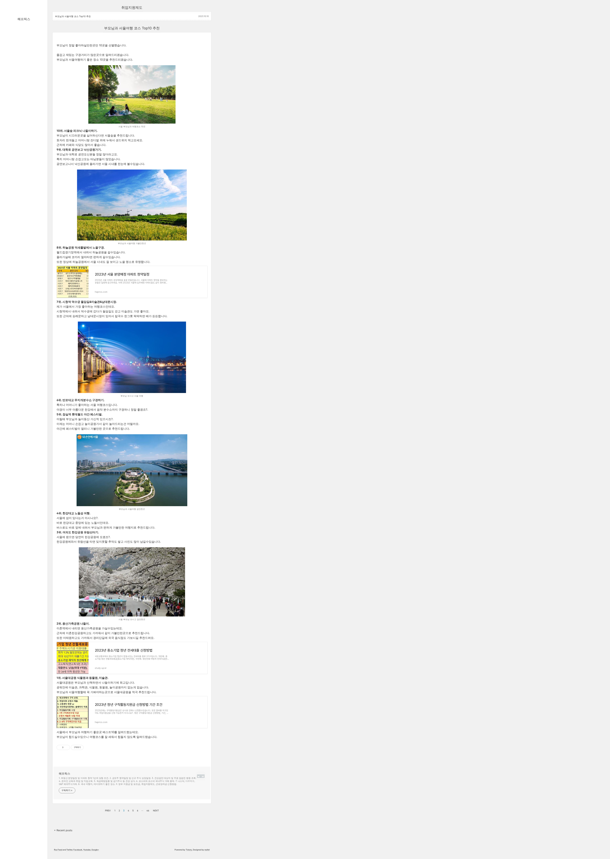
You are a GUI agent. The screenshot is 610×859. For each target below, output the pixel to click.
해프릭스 (23, 19)
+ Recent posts (63, 830)
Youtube (87, 850)
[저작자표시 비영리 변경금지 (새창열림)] (88, 747)
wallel (207, 850)
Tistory (189, 850)
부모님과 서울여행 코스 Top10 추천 (73, 16)
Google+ (95, 850)
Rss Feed (58, 850)
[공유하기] (66, 747)
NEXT (155, 810)
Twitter (69, 850)
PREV (107, 810)
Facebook (77, 850)
